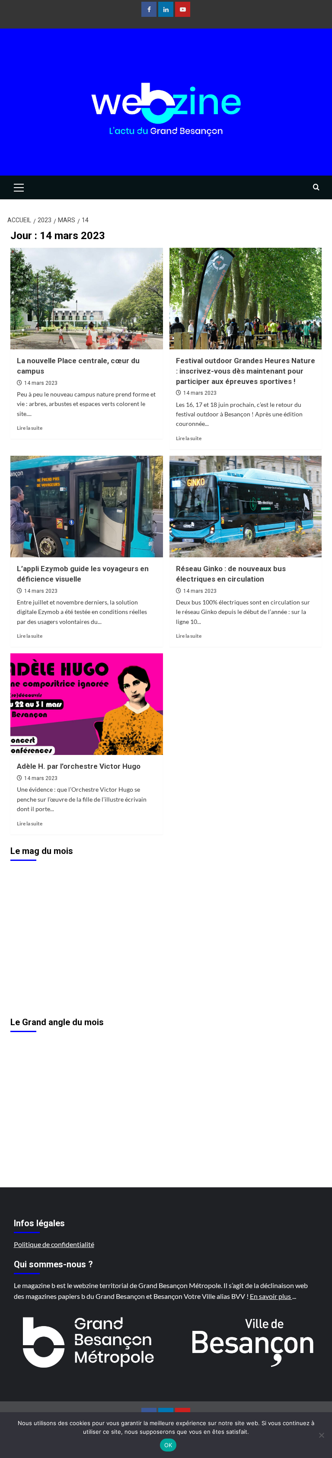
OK (168, 1445)
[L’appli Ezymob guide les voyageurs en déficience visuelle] (86, 506)
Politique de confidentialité (54, 1244)
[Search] (316, 187)
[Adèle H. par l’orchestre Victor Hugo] (86, 704)
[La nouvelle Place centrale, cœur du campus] (86, 298)
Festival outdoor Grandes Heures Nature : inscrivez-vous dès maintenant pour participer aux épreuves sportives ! (245, 371)
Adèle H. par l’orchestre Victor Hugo (78, 766)
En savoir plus (271, 1296)
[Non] (321, 1435)
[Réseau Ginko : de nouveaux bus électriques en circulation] (245, 506)
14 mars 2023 (40, 383)
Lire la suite (29, 428)
